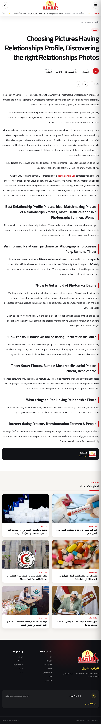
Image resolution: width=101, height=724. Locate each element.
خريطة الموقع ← (89, 704)
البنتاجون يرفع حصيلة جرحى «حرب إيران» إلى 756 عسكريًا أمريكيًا (60, 13)
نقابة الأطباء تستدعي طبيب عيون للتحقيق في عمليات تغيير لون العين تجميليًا (26, 577)
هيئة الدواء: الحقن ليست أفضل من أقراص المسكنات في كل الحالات (78, 577)
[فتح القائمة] (96, 5)
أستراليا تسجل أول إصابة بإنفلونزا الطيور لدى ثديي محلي (76, 531)
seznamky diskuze (66, 176)
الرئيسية (97, 22)
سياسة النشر (19, 660)
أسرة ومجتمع (48, 664)
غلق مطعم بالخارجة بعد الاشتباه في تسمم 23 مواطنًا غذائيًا (76, 623)
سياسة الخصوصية (18, 664)
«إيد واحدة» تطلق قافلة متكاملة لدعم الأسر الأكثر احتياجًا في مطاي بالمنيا (27, 623)
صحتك (89, 22)
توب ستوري (48, 680)
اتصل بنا (21, 668)
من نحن (21, 656)
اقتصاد (50, 668)
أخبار (51, 656)
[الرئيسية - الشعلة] (50, 5)
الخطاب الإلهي (47, 672)
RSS (22, 672)
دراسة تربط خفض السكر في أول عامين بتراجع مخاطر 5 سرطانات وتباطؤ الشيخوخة (27, 531)
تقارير (50, 676)
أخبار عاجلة (49, 660)
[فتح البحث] (5, 5)
